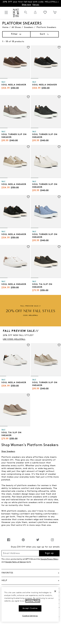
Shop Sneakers (8, 451)
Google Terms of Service (15, 562)
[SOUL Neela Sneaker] (15, 62)
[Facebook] (8, 541)
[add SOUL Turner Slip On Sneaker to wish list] (28, 97)
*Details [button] (35, 5)
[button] (30, 573)
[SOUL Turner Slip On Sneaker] (15, 111)
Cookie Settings (30, 616)
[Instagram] (52, 541)
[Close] (55, 591)
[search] (25, 14)
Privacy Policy (32, 601)
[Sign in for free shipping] (35, 12)
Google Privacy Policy (49, 559)
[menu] (6, 14)
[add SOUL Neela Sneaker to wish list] (28, 47)
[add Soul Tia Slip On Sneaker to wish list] (59, 247)
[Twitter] (37, 541)
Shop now (26, 5)
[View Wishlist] (45, 12)
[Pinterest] (23, 541)
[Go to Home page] (16, 13)
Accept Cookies (30, 608)
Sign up (49, 553)
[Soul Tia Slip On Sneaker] (46, 261)
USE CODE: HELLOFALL (14, 339)
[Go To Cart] (55, 12)
